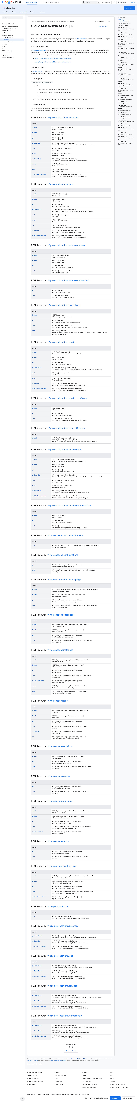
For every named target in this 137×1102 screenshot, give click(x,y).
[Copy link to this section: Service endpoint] (47, 67)
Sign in (133, 2)
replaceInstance (38, 681)
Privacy (39, 1094)
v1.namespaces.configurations (63, 555)
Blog (111, 1075)
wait (33, 331)
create (34, 127)
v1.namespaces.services (60, 801)
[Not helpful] (109, 21)
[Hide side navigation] (22, 1099)
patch (34, 153)
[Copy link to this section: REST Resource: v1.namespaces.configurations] (80, 555)
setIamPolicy (36, 159)
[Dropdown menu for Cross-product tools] (59, 2)
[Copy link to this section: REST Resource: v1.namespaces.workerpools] (78, 866)
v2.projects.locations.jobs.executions (66, 245)
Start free (129, 8)
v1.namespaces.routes (59, 776)
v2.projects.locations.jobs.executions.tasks (69, 280)
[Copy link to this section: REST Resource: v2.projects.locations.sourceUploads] (86, 428)
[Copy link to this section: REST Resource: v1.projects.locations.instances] (80, 926)
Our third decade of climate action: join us (76, 1094)
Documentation (41, 21)
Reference (23, 12)
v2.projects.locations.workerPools (65, 449)
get (33, 138)
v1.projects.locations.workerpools (65, 1015)
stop (33, 169)
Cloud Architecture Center (89, 1084)
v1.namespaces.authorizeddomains (65, 535)
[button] (12, 24)
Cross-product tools (50, 2)
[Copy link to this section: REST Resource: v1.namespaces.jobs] (69, 701)
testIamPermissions (39, 174)
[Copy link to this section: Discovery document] (51, 47)
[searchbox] (12, 17)
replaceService (37, 832)
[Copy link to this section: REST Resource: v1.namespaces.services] (74, 801)
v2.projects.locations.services (62, 342)
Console (107, 2)
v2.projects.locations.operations (64, 305)
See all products (32, 1075)
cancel (34, 255)
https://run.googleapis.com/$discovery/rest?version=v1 (53, 62)
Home (32, 21)
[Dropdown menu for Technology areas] (39, 2)
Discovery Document (39, 50)
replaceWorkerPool (38, 897)
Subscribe (115, 1098)
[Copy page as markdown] (72, 26)
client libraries (81, 39)
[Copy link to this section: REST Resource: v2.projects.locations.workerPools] (84, 450)
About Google (31, 1094)
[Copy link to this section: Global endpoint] (44, 79)
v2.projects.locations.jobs (60, 184)
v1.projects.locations (58, 906)
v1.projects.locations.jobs (60, 955)
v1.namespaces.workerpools (62, 866)
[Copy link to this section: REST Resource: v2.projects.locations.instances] (80, 118)
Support (57, 1078)
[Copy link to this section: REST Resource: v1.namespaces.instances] (75, 650)
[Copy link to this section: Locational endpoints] (47, 104)
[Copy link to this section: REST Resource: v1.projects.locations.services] (79, 986)
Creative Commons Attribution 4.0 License (78, 1058)
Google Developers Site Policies (57, 1060)
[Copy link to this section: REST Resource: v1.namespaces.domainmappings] (82, 580)
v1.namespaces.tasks (58, 841)
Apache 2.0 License (32, 1060)
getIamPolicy (36, 143)
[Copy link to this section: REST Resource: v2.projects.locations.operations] (82, 305)
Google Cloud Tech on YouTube (119, 1087)
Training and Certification (89, 1087)
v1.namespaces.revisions (60, 746)
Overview (5, 12)
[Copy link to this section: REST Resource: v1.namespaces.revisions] (74, 746)
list (33, 148)
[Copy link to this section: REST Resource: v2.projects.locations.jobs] (75, 184)
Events (112, 1078)
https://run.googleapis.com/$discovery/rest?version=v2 (53, 58)
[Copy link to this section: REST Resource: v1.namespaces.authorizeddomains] (85, 536)
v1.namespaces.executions (61, 614)
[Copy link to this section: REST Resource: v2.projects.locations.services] (79, 342)
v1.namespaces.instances (60, 650)
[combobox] (91, 2)
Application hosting (53, 21)
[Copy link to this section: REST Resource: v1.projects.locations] (70, 907)
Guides (14, 12)
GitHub (84, 1075)
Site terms (46, 1094)
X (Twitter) (113, 1081)
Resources (42, 12)
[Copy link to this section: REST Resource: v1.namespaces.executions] (76, 615)
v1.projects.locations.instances (63, 926)
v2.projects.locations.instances (63, 117)
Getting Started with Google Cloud (92, 1078)
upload (34, 438)
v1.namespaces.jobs (58, 700)
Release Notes (59, 1081)
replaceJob (36, 731)
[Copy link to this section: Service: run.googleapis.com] (61, 34)
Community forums (60, 1075)
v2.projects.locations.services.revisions (67, 398)
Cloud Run (10, 8)
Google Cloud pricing (33, 1078)
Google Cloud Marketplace (35, 1081)
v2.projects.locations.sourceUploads (66, 428)
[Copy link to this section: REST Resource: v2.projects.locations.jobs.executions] (87, 245)
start (34, 164)
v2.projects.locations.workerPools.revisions (69, 505)
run (33, 225)
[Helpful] (106, 21)
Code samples (86, 1081)
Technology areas (31, 2)
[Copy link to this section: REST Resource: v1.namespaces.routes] (72, 776)
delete (34, 133)
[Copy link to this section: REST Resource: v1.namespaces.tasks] (71, 841)
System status (59, 1084)
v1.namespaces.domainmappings (64, 579)
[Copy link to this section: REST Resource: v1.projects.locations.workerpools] (83, 1016)
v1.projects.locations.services (62, 985)
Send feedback (103, 26)
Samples (32, 12)
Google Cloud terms (57, 1094)
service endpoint (37, 71)
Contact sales (31, 1084)
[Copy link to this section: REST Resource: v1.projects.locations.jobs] (75, 956)
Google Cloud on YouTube (117, 1084)
